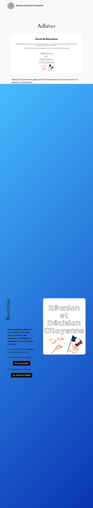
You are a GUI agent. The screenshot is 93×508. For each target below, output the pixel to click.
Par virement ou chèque (21, 375)
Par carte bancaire (21, 363)
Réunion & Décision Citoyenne (29, 5)
